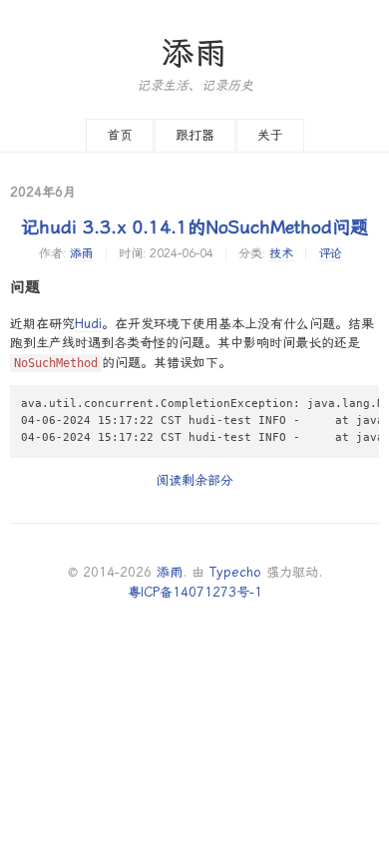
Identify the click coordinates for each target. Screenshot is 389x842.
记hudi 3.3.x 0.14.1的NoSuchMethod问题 (194, 226)
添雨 (194, 53)
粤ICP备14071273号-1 (195, 592)
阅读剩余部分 (194, 480)
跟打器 (195, 135)
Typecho (235, 572)
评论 (330, 253)
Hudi (88, 323)
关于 (270, 135)
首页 (120, 135)
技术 (281, 253)
